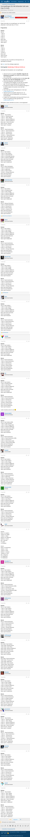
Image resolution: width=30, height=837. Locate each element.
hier (4, 64)
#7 (28, 301)
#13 (28, 529)
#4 (28, 185)
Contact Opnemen (5, 832)
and (7, 215)
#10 (28, 418)
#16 (28, 640)
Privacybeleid (23, 832)
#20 (28, 788)
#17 (28, 677)
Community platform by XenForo (12, 835)
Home (5, 833)
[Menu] (2, 1)
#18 (28, 714)
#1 (28, 21)
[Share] (27, 21)
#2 (28, 111)
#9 (28, 378)
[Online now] (3, 222)
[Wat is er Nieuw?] (25, 1)
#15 (28, 603)
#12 (28, 492)
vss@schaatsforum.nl (8, 91)
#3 (28, 148)
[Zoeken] (28, 1)
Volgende (15, 819)
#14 (28, 566)
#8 (28, 341)
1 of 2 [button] (10, 819)
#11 (28, 455)
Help (2, 833)
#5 (28, 224)
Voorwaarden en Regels (15, 832)
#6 (28, 261)
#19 (28, 751)
